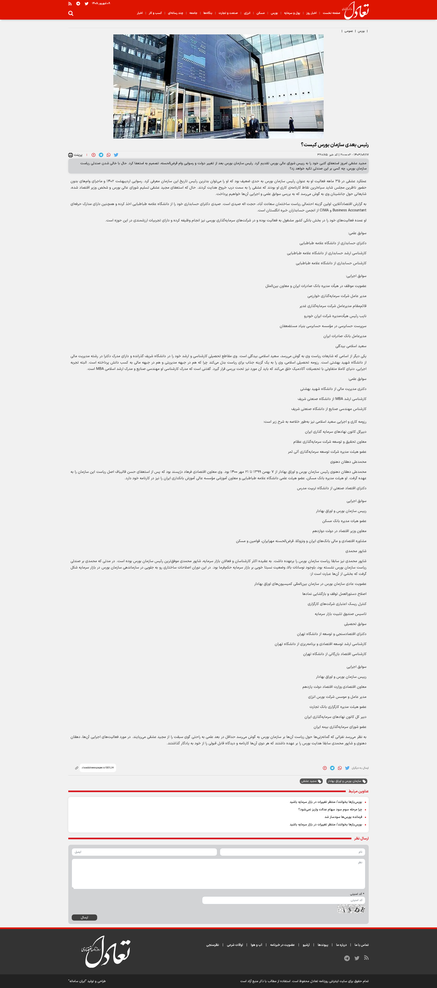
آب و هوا (256, 945)
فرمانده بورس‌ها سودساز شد (343, 817)
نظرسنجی (212, 945)
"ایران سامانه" (77, 981)
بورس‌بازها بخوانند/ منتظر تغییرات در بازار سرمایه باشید (326, 802)
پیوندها (323, 945)
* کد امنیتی (357, 894)
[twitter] (116, 155)
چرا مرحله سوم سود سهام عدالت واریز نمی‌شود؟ (330, 809)
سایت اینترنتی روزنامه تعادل (328, 981)
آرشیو (306, 945)
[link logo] (353, 10)
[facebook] (93, 155)
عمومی (348, 31)
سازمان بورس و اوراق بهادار (344, 781)
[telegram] (101, 155)
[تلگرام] (78, 3)
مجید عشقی (309, 781)
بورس (361, 31)
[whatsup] (108, 155)
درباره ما (341, 945)
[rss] (70, 3)
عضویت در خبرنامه (282, 945)
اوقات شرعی (235, 945)
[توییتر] (87, 3)
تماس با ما (362, 945)
